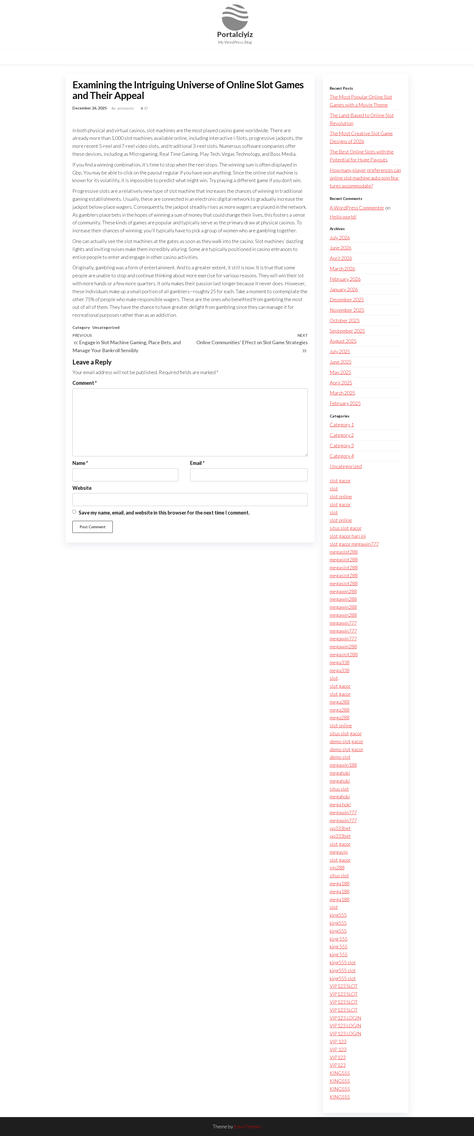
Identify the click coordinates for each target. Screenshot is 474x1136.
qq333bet (340, 828)
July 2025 (340, 351)
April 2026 (341, 258)
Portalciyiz (235, 34)
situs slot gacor (346, 528)
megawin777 (343, 623)
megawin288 (343, 591)
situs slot (339, 789)
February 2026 (345, 279)
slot (334, 488)
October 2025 (345, 320)
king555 (338, 915)
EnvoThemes (247, 1126)
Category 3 (342, 445)
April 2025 (341, 383)
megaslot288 (344, 552)
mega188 (339, 883)
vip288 (337, 867)
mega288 (339, 702)
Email (197, 463)
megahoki (340, 773)
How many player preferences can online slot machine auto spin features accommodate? (365, 178)
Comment (84, 383)
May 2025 (340, 372)
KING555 (340, 1073)
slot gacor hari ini (348, 536)
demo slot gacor (346, 741)
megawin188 (343, 765)
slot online (341, 496)
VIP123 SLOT (344, 986)
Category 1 (342, 425)
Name (80, 463)
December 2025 (347, 299)
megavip (339, 852)
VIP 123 (338, 1041)
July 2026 (340, 237)
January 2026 (344, 289)
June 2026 (340, 248)
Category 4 (342, 456)
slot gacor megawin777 (354, 544)
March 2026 (342, 268)
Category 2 (342, 435)
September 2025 (347, 331)
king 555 (339, 939)
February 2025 (345, 403)
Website (82, 488)
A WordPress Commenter (357, 208)
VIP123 (338, 1057)
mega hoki (340, 804)
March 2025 (342, 393)
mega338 (339, 662)
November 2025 (347, 310)
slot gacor (340, 480)
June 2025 (340, 362)
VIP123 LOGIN (345, 1018)
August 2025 (343, 341)
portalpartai (125, 108)
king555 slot (343, 962)
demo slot (340, 757)
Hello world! (343, 217)
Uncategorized (106, 327)
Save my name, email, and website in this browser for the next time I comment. (164, 513)
